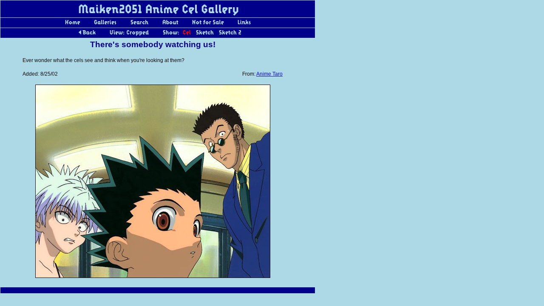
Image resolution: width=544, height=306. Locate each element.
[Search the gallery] (139, 25)
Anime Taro (269, 74)
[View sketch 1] (204, 35)
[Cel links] (244, 25)
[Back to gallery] (87, 35)
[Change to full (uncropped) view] (129, 35)
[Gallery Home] (72, 25)
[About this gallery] (170, 25)
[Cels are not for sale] (208, 25)
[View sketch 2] (230, 35)
